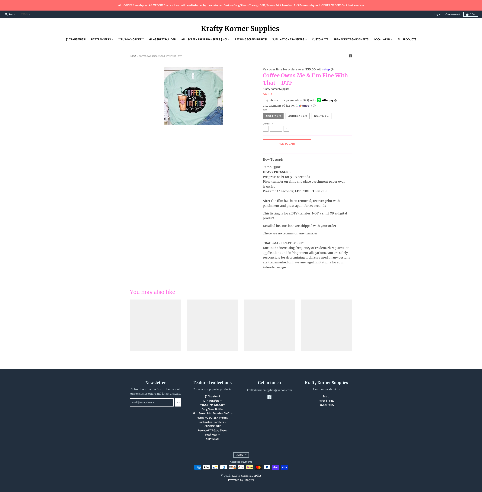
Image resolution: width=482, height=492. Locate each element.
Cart (473, 14)
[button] (307, 106)
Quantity (268, 123)
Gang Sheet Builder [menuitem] (162, 39)
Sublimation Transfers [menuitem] (288, 39)
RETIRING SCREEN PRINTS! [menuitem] (251, 39)
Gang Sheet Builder (212, 409)
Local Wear (211, 434)
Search (326, 396)
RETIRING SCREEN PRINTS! (212, 417)
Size (265, 110)
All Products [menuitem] (407, 39)
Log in (438, 14)
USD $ (24, 14)
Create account (452, 14)
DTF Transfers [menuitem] (101, 39)
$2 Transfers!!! (212, 396)
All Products (212, 439)
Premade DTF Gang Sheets (213, 430)
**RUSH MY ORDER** (212, 405)
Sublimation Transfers (211, 422)
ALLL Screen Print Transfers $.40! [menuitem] (204, 39)
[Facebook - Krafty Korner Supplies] (350, 56)
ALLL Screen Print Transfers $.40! (211, 413)
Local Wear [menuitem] (382, 39)
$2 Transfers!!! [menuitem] (76, 39)
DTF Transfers (211, 400)
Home (133, 56)
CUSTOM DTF (212, 426)
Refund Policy (326, 400)
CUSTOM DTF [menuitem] (320, 39)
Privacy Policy (326, 405)
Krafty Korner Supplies (240, 28)
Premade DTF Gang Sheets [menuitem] (351, 39)
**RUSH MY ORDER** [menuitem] (131, 39)
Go (178, 402)
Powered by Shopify (241, 480)
